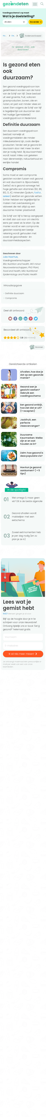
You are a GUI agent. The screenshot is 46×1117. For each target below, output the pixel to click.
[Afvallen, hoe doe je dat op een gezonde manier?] (9, 375)
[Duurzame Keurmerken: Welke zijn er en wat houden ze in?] (9, 439)
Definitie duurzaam (14, 293)
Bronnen (39, 347)
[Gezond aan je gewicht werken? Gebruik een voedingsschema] (9, 391)
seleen (6, 196)
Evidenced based (33, 36)
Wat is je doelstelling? (18, 16)
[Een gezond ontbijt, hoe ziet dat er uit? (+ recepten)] (9, 408)
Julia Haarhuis (10, 256)
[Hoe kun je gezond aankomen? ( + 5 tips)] (9, 470)
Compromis (11, 298)
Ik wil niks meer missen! (21, 653)
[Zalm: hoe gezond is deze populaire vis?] (9, 455)
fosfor (37, 192)
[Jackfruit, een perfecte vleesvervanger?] (9, 423)
